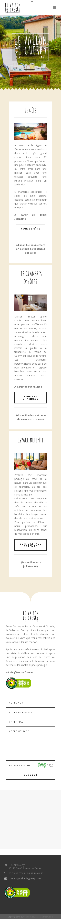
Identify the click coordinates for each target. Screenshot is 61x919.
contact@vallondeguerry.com (25, 878)
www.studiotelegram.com (40, 916)
